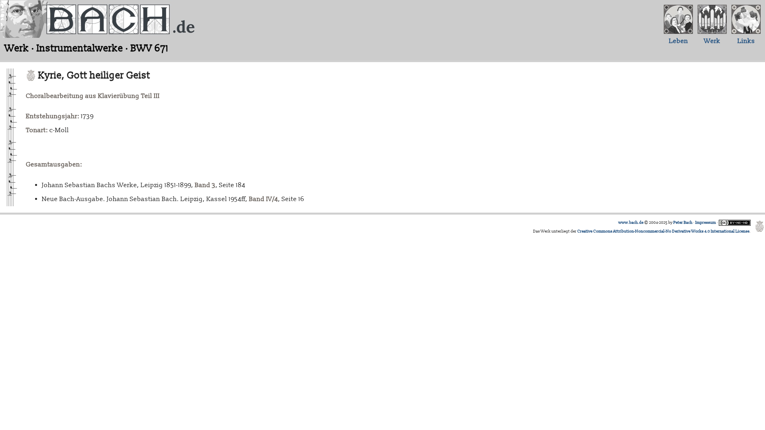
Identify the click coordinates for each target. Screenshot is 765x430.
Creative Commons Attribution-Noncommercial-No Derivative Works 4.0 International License (663, 231)
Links (746, 41)
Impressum (705, 222)
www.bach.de (630, 222)
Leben (678, 41)
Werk (712, 41)
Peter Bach (682, 222)
